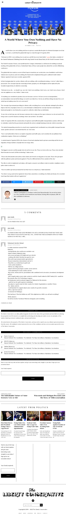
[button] (41, 505)
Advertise (30, 513)
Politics (38, 45)
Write (24, 513)
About (20, 513)
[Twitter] (33, 500)
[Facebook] (15, 199)
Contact (45, 513)
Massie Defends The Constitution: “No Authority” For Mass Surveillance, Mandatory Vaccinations (31, 338)
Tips (35, 513)
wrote (48, 57)
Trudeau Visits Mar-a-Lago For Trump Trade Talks (32, 424)
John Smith (11, 217)
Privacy (39, 513)
